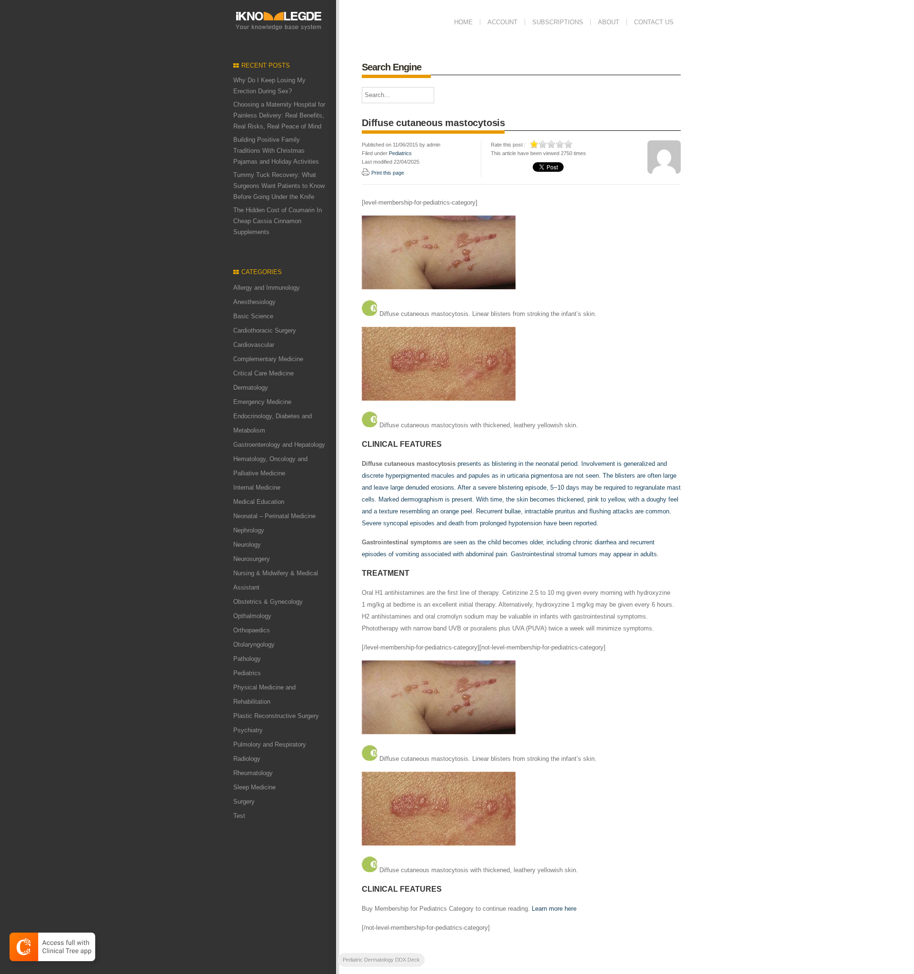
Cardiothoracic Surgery (264, 330)
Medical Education (258, 501)
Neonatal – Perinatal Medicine (274, 516)
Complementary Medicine (268, 359)
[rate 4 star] (560, 144)
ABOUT (608, 22)
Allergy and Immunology (266, 287)
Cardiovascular (253, 344)
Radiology (246, 758)
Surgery (244, 801)
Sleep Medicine (254, 787)
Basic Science (253, 316)
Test (239, 815)
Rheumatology (253, 773)
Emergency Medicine (262, 401)
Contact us (654, 22)
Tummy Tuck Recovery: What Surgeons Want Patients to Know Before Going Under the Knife (279, 185)
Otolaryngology (254, 644)
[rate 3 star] (551, 144)
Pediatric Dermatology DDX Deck (381, 960)
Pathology (247, 658)
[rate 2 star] (543, 144)
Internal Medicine (256, 487)
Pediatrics (247, 673)
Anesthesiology (254, 301)
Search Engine (391, 67)
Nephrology (248, 530)
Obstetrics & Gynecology (268, 601)
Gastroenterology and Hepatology (279, 444)
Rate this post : (508, 145)
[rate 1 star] (534, 144)
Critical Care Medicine (263, 373)
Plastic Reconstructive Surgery (276, 715)
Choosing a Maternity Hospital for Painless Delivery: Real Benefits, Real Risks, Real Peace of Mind (279, 115)
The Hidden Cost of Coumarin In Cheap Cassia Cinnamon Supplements (277, 221)
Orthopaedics (251, 630)
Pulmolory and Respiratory (269, 744)
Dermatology (250, 387)
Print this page (387, 173)
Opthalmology (252, 616)
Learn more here (554, 908)
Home (463, 22)
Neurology (247, 544)
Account (502, 22)
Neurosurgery (251, 558)
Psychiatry (248, 730)
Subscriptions (557, 22)
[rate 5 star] (569, 144)
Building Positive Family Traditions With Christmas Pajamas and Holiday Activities (276, 150)
